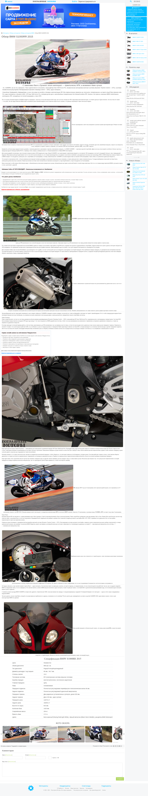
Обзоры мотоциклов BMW (27, 33)
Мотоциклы (6, 33)
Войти (74, 1)
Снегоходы (86, 786)
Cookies (104, 790)
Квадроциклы (65, 786)
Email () (30, 755)
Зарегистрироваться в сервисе (11, 353)
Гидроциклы (106, 786)
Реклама (67, 788)
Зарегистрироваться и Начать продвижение (15, 189)
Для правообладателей (95, 790)
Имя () (7, 755)
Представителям (74, 788)
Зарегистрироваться (87, 1)
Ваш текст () (8, 761)
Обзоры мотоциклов (15, 33)
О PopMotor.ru (60, 788)
